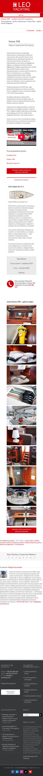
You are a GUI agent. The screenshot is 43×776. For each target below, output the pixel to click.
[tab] (21, 179)
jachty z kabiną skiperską (28, 542)
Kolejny (38, 30)
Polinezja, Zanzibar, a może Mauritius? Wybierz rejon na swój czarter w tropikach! (9, 717)
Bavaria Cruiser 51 (13, 163)
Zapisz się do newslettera (10, 692)
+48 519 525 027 (12, 673)
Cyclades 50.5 (11, 155)
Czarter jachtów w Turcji (32, 696)
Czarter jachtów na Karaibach (30, 701)
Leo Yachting (22, 768)
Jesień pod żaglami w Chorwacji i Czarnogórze (10, 727)
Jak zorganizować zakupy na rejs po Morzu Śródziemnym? (10, 736)
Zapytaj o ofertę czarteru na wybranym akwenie (21, 171)
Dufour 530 (11, 159)
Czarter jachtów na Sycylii (30, 691)
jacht (26, 541)
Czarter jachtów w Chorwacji (30, 678)
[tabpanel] (21, 219)
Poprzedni (30, 30)
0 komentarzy (19, 544)
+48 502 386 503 (22, 602)
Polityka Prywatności (8, 683)
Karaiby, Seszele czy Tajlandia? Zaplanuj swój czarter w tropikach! (10, 746)
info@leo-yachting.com (7, 676)
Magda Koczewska (8, 541)
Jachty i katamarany (19, 21)
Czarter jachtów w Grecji (30, 672)
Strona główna (6, 21)
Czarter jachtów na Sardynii (30, 685)
